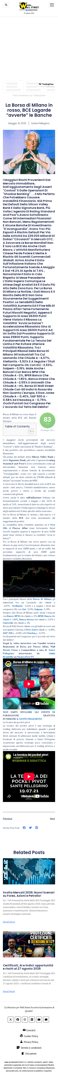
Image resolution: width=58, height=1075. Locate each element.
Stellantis (17, 605)
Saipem (38, 609)
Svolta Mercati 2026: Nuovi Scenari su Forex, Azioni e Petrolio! (28, 894)
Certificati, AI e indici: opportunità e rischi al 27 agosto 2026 (28, 967)
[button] (24, 828)
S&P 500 (7, 632)
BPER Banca (44, 616)
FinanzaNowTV (25, 656)
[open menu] (52, 5)
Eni (24, 609)
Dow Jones (32, 629)
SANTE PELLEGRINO (30, 718)
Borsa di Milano (42, 599)
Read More (9, 922)
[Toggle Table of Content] (29, 431)
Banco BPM (13, 616)
